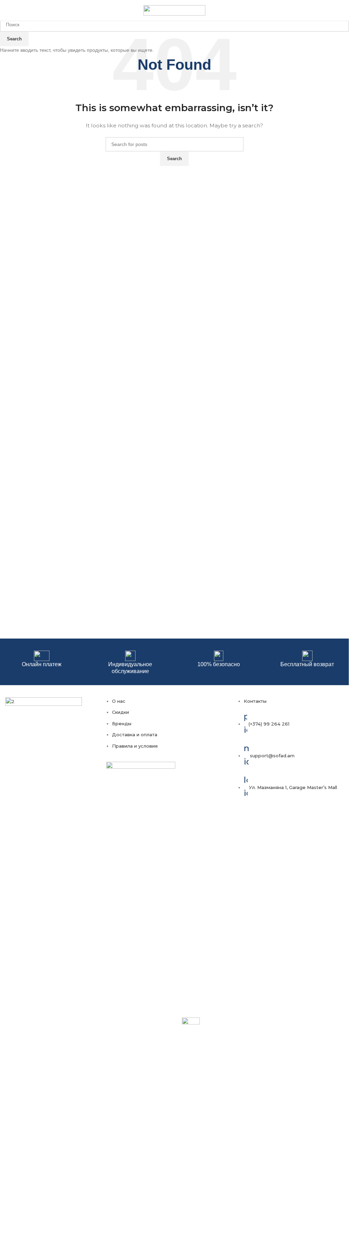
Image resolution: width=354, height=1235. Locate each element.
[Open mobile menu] (8, 10)
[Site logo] (174, 10)
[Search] (343, 10)
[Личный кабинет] (334, 10)
